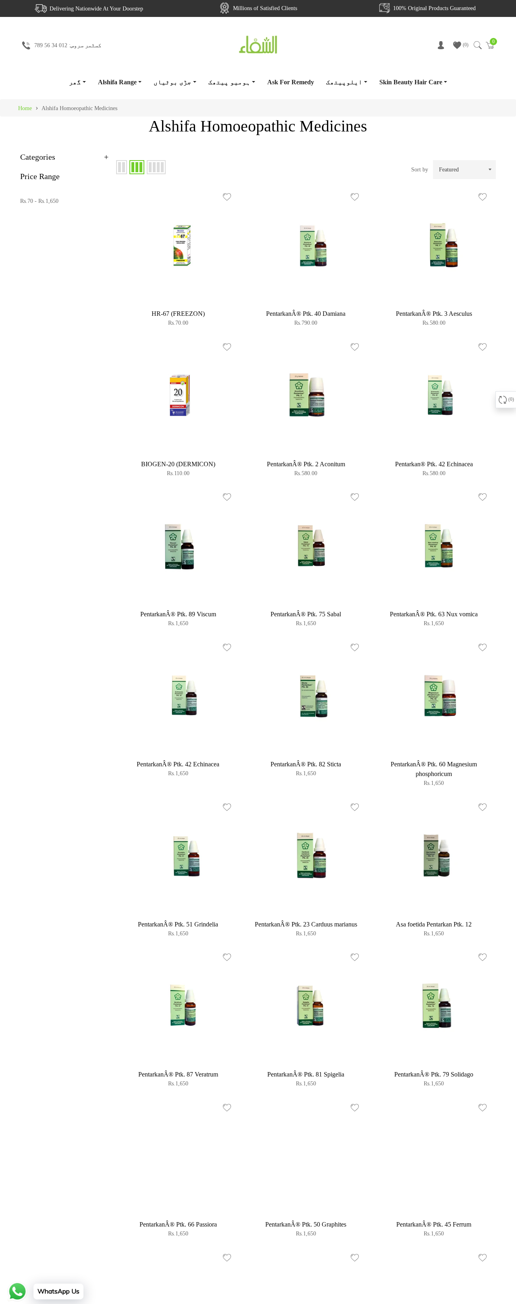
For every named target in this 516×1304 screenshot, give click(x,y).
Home (25, 108)
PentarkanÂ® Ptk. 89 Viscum (178, 614)
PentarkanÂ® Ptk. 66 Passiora (178, 1224)
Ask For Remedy (290, 82)
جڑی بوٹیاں (172, 82)
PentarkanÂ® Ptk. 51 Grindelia (178, 924)
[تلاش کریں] (477, 45)
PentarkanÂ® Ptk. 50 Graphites (305, 1224)
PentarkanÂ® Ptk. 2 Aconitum (306, 464)
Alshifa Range (117, 82)
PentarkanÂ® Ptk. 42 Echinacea (178, 764)
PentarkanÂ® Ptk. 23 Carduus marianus (306, 924)
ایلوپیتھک (344, 82)
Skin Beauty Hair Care (410, 82)
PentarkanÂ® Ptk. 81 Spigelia (305, 1074)
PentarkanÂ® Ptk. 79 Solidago (433, 1074)
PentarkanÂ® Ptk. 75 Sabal (305, 614)
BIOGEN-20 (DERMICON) (178, 464)
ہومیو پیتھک (229, 82)
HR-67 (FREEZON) (178, 313)
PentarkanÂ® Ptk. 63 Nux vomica (434, 614)
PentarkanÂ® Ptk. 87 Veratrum (178, 1074)
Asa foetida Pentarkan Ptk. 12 (434, 924)
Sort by (419, 170)
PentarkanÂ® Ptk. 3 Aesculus (434, 313)
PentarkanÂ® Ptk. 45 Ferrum (433, 1224)
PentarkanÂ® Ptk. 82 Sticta (305, 764)
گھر (75, 82)
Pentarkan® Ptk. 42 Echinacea (434, 464)
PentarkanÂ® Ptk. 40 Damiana (305, 313)
